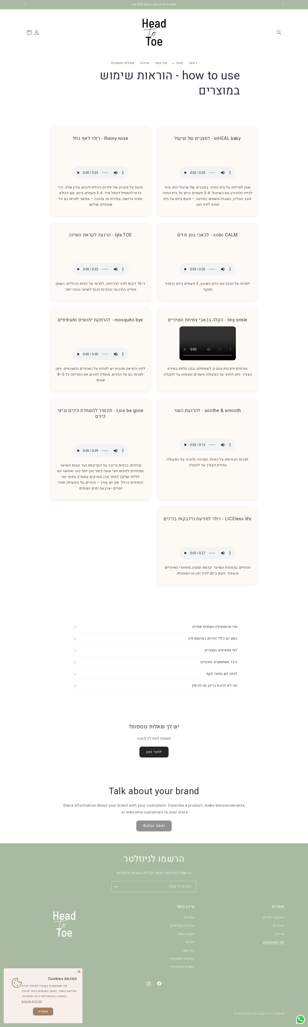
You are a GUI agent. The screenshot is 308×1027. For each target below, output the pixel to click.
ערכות (279, 934)
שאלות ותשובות (182, 958)
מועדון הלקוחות (182, 966)
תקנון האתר (185, 934)
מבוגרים (278, 925)
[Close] (79, 971)
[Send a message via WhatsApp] (300, 1019)
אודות (190, 942)
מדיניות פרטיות (32, 1001)
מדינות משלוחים (182, 925)
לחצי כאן (153, 752)
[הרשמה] (116, 886)
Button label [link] (154, 826)
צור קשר (188, 950)
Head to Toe (265, 1014)
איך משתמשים (273, 942)
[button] (279, 32)
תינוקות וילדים (273, 917)
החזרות (189, 917)
